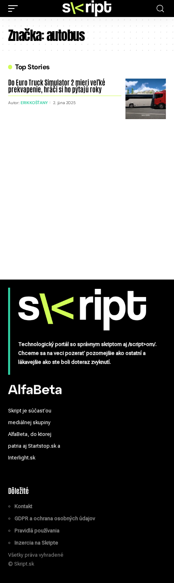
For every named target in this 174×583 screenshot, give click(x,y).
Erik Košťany (34, 102)
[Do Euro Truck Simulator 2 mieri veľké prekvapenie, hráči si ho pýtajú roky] (145, 99)
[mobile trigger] (15, 8)
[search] (160, 8)
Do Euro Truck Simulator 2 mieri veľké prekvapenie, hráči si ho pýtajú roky (56, 85)
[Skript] (87, 8)
